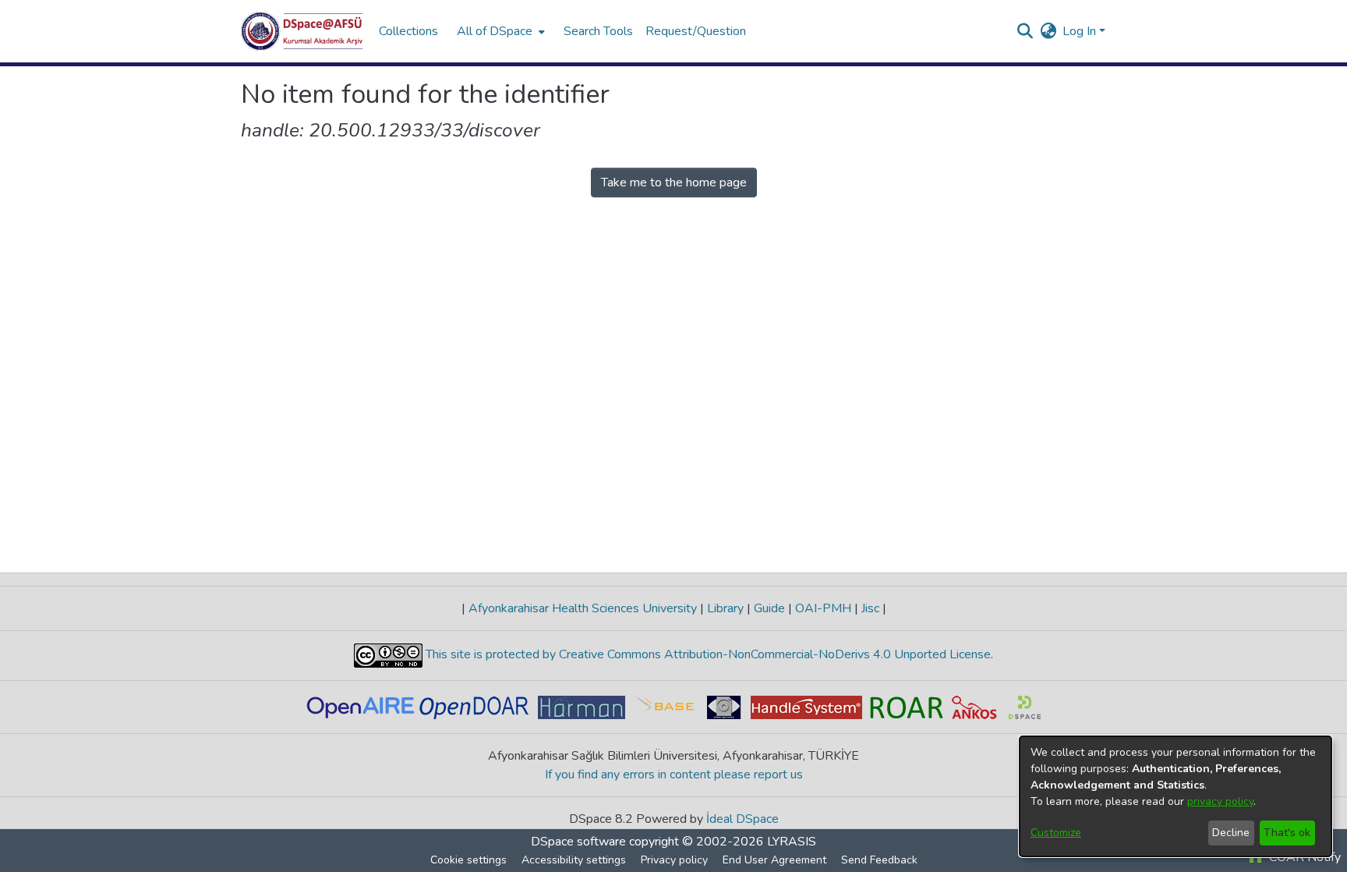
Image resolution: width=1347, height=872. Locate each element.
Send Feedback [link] (879, 860)
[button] (302, 31)
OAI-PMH (823, 608)
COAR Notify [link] (1303, 857)
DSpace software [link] (578, 841)
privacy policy (1220, 801)
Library (725, 608)
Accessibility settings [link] (573, 860)
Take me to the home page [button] (674, 182)
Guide (769, 608)
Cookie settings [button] (468, 860)
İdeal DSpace (742, 819)
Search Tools (598, 31)
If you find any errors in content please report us (674, 774)
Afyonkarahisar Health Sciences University (582, 608)
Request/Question (695, 31)
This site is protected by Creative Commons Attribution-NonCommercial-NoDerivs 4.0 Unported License (706, 654)
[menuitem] (499, 31)
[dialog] (1175, 796)
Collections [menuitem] (408, 31)
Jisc (870, 608)
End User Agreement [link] (774, 860)
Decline (1231, 832)
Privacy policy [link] (674, 860)
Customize (1056, 832)
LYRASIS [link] (791, 841)
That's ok (1287, 832)
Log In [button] (1080, 31)
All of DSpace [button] (494, 31)
